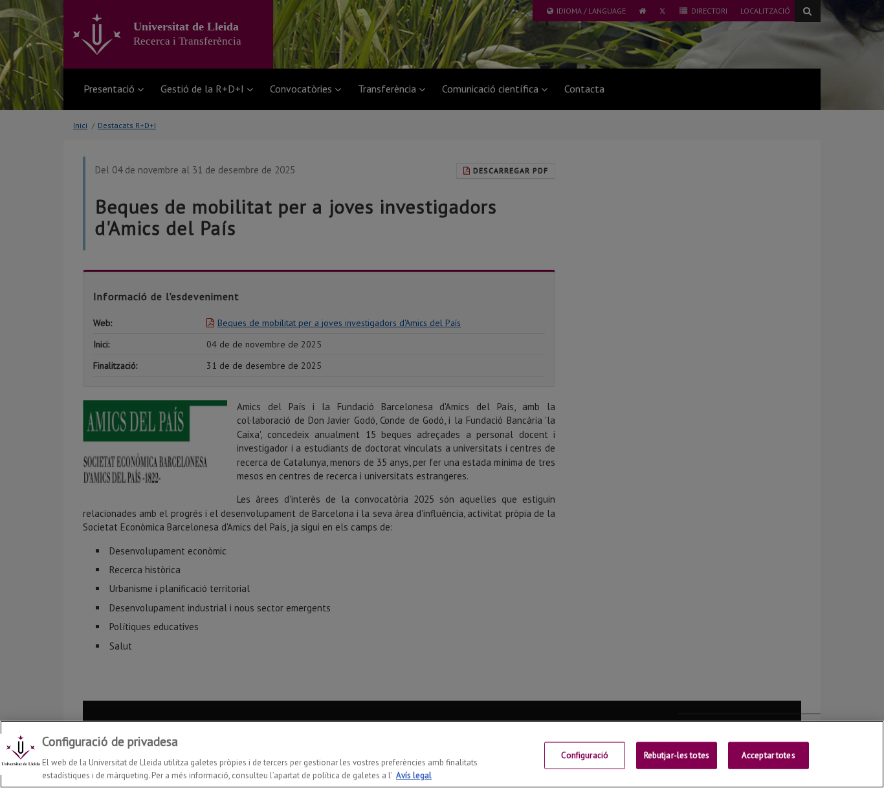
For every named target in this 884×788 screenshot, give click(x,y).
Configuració (585, 755)
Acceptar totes (768, 755)
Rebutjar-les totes (676, 755)
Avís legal (414, 774)
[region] (442, 754)
